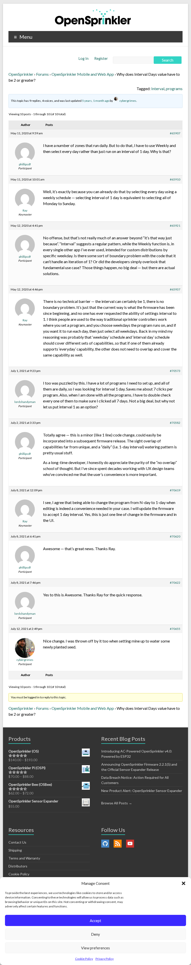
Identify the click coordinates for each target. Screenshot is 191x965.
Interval (157, 88)
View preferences (95, 948)
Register (101, 58)
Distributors (17, 866)
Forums (42, 74)
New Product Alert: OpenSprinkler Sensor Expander (141, 790)
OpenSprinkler (20, 74)
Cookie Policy (84, 959)
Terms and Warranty (24, 858)
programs (174, 88)
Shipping (15, 850)
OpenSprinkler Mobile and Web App (82, 74)
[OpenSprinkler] (93, 17)
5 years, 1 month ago (95, 101)
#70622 (175, 582)
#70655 (175, 629)
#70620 (175, 536)
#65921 (175, 225)
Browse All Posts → (116, 803)
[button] (183, 883)
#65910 (175, 179)
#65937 (175, 289)
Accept (95, 920)
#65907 (175, 133)
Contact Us (17, 842)
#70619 (175, 490)
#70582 (175, 423)
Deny (95, 934)
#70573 (175, 371)
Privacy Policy (105, 959)
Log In (84, 58)
